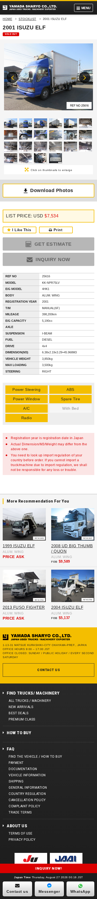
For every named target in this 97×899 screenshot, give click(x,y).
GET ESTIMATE (52, 244)
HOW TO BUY (19, 733)
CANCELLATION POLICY (27, 800)
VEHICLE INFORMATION (27, 775)
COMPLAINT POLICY (24, 806)
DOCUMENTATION (23, 769)
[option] (48, 78)
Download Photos (51, 190)
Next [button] (84, 77)
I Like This (21, 230)
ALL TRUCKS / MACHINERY (30, 701)
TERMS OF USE (20, 833)
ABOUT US (17, 826)
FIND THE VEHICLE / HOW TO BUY (35, 756)
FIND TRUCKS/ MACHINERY (33, 693)
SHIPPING (16, 781)
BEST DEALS (18, 713)
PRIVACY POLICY (22, 840)
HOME (7, 18)
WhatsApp (80, 891)
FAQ (11, 749)
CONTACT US (48, 670)
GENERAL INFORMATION (28, 787)
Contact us (17, 891)
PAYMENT (16, 763)
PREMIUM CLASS (22, 719)
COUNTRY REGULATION (27, 794)
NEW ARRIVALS (21, 707)
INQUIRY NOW (52, 259)
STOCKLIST (27, 18)
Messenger (49, 891)
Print (58, 230)
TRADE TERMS (20, 812)
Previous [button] (12, 77)
